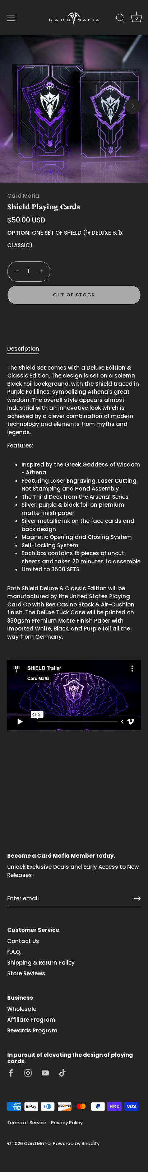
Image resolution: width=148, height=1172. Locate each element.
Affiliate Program (31, 1019)
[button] (15, 106)
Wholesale (21, 1009)
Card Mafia (23, 196)
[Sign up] (137, 898)
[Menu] (11, 18)
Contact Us (23, 941)
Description (23, 348)
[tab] (26, 349)
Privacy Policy (67, 1123)
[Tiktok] (62, 1072)
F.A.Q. (14, 952)
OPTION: (19, 233)
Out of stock (74, 294)
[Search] (120, 19)
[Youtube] (45, 1072)
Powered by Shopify (76, 1143)
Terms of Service (26, 1123)
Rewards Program (32, 1030)
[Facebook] (10, 1072)
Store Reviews (26, 973)
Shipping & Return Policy (41, 962)
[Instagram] (28, 1072)
